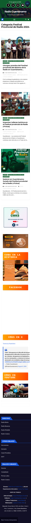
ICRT (2, 456)
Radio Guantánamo (15, 11)
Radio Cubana (5, 434)
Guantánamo (6, 119)
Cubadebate (4, 472)
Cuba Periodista (6, 453)
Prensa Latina (5, 476)
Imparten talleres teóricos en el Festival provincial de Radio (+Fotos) (15, 124)
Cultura (5, 117)
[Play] (14, 225)
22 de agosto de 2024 (10, 129)
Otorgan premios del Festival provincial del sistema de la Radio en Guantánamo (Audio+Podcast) (15, 68)
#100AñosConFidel (10, 362)
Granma (3, 468)
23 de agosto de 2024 (10, 72)
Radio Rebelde (5, 430)
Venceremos (4, 445)
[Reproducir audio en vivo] (27, 3)
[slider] (8, 396)
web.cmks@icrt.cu (8, 510)
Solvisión (4, 449)
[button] (25, 19)
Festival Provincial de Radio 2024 (16, 117)
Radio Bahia (4, 422)
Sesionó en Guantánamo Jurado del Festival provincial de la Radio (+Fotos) (15, 181)
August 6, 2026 (22, 366)
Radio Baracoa (5, 426)
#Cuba (18, 362)
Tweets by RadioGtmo (9, 343)
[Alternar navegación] (14, 19)
